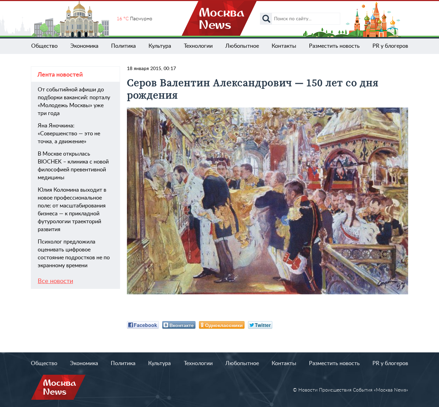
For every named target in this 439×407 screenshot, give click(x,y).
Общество (44, 46)
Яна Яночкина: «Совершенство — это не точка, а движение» (69, 133)
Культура (160, 46)
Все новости (55, 281)
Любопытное (242, 46)
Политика (123, 46)
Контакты (284, 46)
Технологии (198, 46)
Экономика (84, 46)
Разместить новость (334, 46)
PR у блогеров (390, 46)
